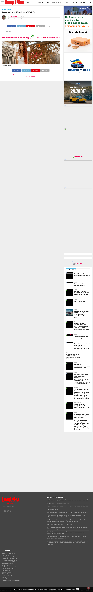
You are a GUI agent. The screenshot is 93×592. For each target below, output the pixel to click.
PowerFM (4, 579)
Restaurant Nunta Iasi (8, 553)
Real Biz (4, 577)
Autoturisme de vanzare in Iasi (11, 580)
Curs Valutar (5, 555)
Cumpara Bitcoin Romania (9, 558)
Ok (77, 589)
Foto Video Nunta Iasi (70, 2)
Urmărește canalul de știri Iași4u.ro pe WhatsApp (43, 38)
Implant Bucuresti (7, 572)
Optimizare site (6, 565)
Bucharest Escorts (7, 563)
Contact (41, 2)
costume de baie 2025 (8, 562)
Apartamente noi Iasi (54, 2)
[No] (91, 589)
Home (29, 2)
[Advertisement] (78, 460)
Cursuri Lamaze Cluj (8, 568)
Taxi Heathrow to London (9, 567)
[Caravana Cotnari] (31, 63)
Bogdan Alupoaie (15, 16)
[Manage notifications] (88, 588)
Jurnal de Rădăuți (7, 575)
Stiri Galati (5, 573)
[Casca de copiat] (78, 52)
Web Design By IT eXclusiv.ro (10, 557)
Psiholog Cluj (6, 570)
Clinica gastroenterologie (9, 560)
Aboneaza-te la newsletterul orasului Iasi (15, 37)
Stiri (34, 2)
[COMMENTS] (49, 26)
